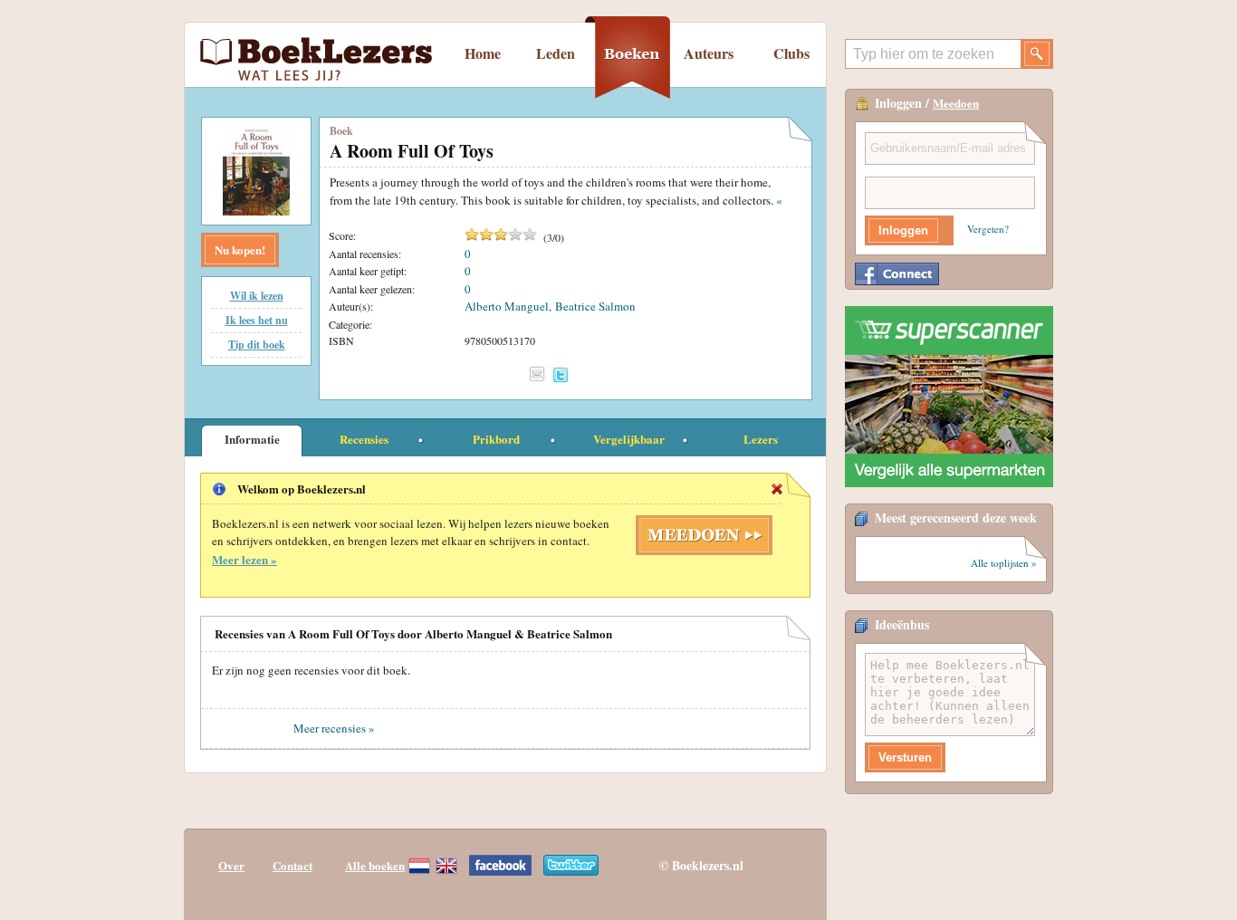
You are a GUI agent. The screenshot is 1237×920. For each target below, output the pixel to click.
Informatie (252, 438)
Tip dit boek (256, 344)
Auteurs (709, 53)
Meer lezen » (244, 559)
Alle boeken (375, 865)
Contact (292, 865)
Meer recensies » (334, 728)
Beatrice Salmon (595, 306)
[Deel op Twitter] (560, 374)
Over (231, 865)
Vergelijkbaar (629, 438)
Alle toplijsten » (1004, 563)
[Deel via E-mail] (537, 374)
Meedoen (956, 102)
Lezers (760, 438)
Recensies (364, 438)
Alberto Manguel (507, 306)
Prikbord (496, 438)
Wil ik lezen (256, 295)
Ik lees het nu (256, 320)
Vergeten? (988, 228)
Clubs (791, 53)
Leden (555, 53)
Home (483, 53)
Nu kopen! (240, 249)
